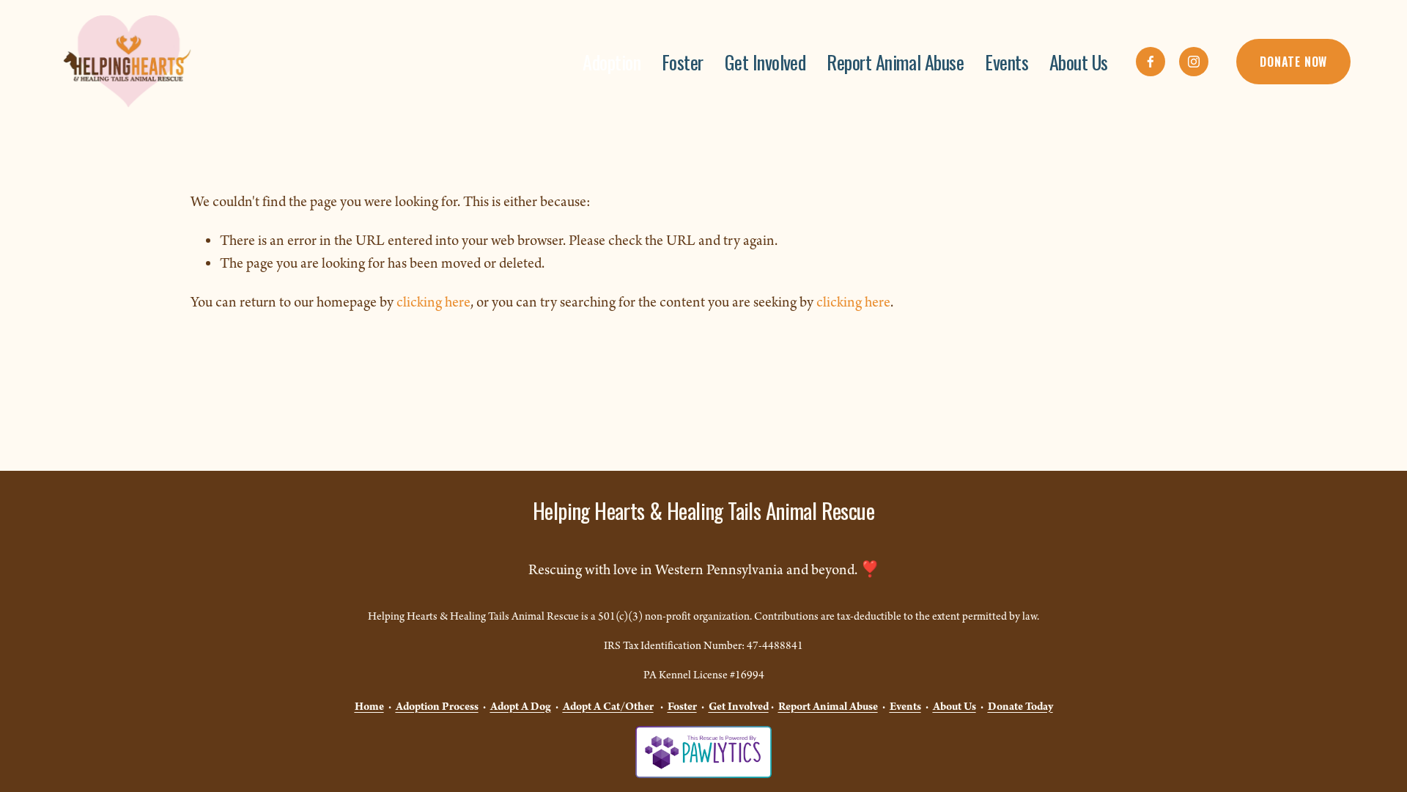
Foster (683, 61)
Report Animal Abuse (895, 61)
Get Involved (765, 61)
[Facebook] (1150, 61)
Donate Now (1293, 61)
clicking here (433, 302)
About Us (1078, 61)
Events (1006, 61)
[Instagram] (1193, 61)
